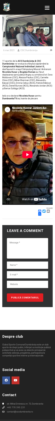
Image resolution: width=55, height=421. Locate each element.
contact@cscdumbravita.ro (20, 411)
